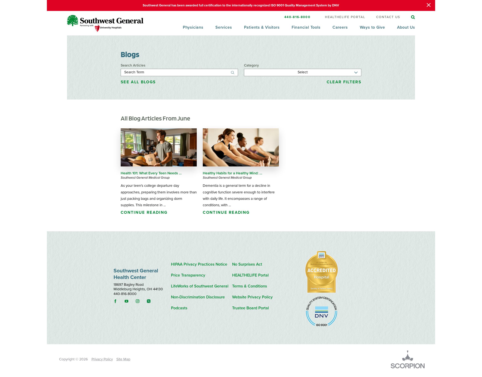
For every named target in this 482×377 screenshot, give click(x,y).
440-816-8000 (297, 17)
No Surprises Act (247, 264)
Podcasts (179, 308)
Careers (340, 27)
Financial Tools (306, 27)
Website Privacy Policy (252, 297)
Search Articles (133, 65)
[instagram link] (141, 301)
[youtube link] (130, 301)
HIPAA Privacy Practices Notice (199, 264)
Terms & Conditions (249, 286)
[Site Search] (413, 17)
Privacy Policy (102, 359)
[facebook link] (119, 301)
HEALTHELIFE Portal (345, 17)
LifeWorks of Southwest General (199, 286)
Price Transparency (188, 275)
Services (223, 27)
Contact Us (388, 17)
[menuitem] (193, 30)
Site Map (123, 359)
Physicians (193, 27)
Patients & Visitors (262, 27)
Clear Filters (344, 82)
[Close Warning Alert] (428, 5)
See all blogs (138, 82)
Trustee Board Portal (250, 308)
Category (251, 65)
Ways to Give (372, 27)
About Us (406, 27)
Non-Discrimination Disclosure (198, 297)
